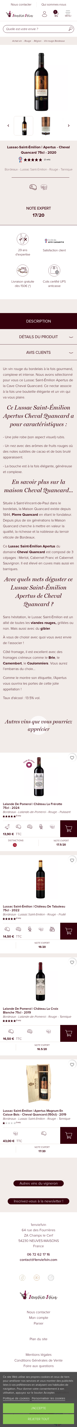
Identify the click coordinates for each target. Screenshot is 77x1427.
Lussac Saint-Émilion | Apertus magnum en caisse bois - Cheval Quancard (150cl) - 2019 (34, 1112)
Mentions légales (39, 1354)
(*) (29, 286)
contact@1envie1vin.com (38, 1259)
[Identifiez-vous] (44, 14)
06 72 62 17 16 (38, 1254)
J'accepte (38, 1408)
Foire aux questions (38, 1365)
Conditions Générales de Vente (38, 1360)
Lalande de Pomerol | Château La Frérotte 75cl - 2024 (32, 806)
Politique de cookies (16, 1398)
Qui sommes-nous (53, 4)
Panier (38, 1323)
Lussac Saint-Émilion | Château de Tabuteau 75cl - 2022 (34, 908)
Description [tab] (38, 321)
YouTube (37, 1278)
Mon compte (38, 1317)
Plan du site (38, 1339)
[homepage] (19, 14)
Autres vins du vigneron (39, 1183)
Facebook (22, 1278)
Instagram (51, 1278)
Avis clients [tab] (38, 352)
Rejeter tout (38, 1419)
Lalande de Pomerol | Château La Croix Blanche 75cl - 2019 (30, 1010)
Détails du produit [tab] (38, 337)
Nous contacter (21, 4)
